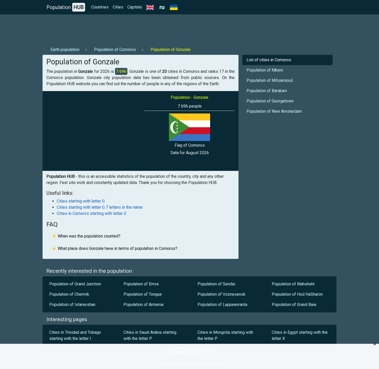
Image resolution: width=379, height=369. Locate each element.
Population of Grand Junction (75, 284)
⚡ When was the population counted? (86, 236)
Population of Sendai (216, 284)
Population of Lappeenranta (222, 304)
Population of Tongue (142, 294)
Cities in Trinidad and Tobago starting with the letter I (75, 335)
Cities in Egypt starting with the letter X (300, 335)
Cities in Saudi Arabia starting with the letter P (149, 335)
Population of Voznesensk (221, 294)
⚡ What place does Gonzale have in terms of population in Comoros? (114, 248)
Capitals (134, 7)
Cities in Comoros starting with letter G (91, 213)
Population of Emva (141, 284)
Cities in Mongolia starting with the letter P (225, 335)
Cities (118, 7)
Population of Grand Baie (294, 304)
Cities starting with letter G (81, 201)
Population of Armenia (143, 304)
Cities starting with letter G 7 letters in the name (100, 207)
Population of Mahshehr (293, 284)
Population (65, 7)
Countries (100, 7)
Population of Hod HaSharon (297, 294)
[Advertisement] (136, 28)
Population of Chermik (69, 294)
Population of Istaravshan (72, 304)
